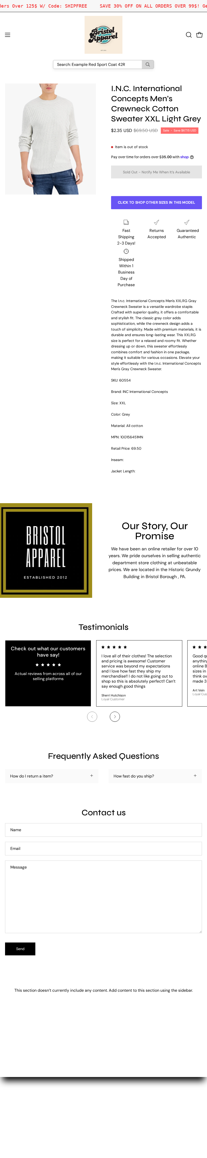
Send (20, 949)
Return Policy (121, 1102)
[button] (188, 34)
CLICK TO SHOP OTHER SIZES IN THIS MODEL (156, 202)
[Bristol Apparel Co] (103, 35)
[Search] (148, 64)
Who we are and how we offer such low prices (151, 1086)
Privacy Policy (121, 1111)
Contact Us (119, 1094)
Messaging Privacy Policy (132, 1119)
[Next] (115, 717)
